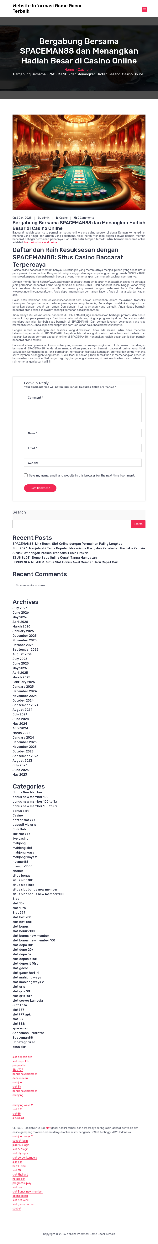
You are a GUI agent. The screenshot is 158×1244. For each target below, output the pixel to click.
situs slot (18, 1118)
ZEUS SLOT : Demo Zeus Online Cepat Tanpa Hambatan (55, 557)
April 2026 (20, 622)
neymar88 (20, 862)
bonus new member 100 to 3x (35, 801)
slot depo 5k (22, 954)
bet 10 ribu (19, 1166)
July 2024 (20, 714)
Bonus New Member (27, 792)
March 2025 (21, 677)
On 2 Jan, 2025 (22, 217)
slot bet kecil (22, 922)
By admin (44, 217)
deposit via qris (24, 825)
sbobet (18, 871)
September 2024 (26, 705)
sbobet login (20, 1140)
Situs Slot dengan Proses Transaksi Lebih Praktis (50, 553)
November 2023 (25, 747)
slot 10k (18, 903)
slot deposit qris (22, 1057)
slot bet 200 (22, 917)
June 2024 (21, 719)
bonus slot (21, 811)
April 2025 (20, 673)
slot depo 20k (23, 949)
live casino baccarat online (40, 242)
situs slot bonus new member (35, 889)
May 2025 (20, 668)
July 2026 (20, 608)
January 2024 (23, 737)
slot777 (18, 1010)
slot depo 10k (23, 945)
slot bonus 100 (24, 931)
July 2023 (20, 765)
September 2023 (25, 756)
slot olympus (21, 1153)
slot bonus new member (31, 936)
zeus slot (20, 1047)
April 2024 (20, 728)
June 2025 (21, 663)
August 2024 (22, 710)
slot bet (17, 1162)
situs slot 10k (23, 880)
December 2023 (25, 742)
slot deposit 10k (25, 959)
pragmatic (19, 1065)
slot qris (19, 986)
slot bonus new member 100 (34, 940)
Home (69, 69)
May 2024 (20, 723)
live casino (21, 838)
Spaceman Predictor (28, 1033)
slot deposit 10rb (25, 963)
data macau (20, 1078)
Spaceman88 (23, 1037)
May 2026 (20, 617)
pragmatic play (22, 1183)
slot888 (19, 1024)
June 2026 (21, 612)
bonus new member (25, 1074)
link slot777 (21, 834)
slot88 (18, 1019)
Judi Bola (20, 829)
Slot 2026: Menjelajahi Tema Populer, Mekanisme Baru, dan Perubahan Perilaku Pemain (79, 548)
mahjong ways (23, 852)
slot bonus (21, 926)
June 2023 (21, 770)
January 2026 (23, 631)
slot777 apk (22, 1014)
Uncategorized (24, 1042)
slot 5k (17, 1086)
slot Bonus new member (28, 1191)
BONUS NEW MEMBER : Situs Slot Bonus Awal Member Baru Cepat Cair (65, 562)
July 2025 (20, 659)
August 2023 (22, 760)
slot (48, 1128)
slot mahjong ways (27, 977)
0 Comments (85, 217)
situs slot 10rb (23, 885)
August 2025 (22, 654)
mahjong (19, 843)
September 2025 (25, 649)
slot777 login (20, 1149)
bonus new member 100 (30, 797)
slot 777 (18, 1109)
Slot (16, 899)
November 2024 (25, 696)
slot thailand (20, 1174)
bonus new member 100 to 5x (35, 806)
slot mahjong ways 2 (28, 982)
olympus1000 (22, 866)
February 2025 (24, 682)
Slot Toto (20, 1005)
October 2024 (23, 700)
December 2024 (25, 691)
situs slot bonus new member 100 (38, 894)
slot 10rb (19, 908)
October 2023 (23, 751)
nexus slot (19, 1179)
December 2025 (25, 636)
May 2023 (20, 774)
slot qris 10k (22, 991)
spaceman (20, 1028)
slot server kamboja (28, 1000)
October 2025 (23, 645)
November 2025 (25, 640)
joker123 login (21, 1145)
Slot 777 (19, 912)
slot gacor (20, 968)
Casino (83, 69)
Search (19, 512)
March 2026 (21, 626)
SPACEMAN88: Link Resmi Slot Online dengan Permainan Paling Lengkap (67, 544)
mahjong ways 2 (25, 857)
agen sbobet (20, 1196)
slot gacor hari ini (26, 973)
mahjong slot (22, 848)
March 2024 (21, 733)
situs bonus (21, 875)
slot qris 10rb (22, 996)
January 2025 (23, 686)
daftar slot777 (24, 820)
